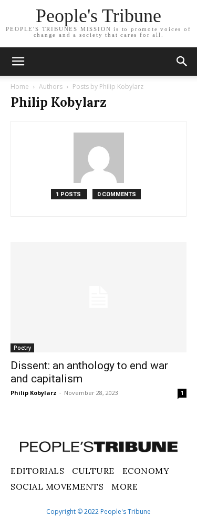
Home (20, 86)
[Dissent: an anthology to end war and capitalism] (98, 297)
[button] (182, 61)
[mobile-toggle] (18, 61)
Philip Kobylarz (34, 393)
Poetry (22, 347)
